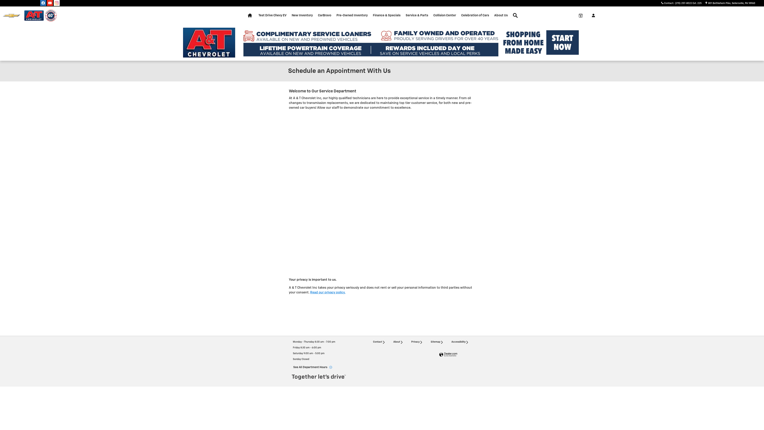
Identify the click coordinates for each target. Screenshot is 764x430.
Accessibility (458, 342)
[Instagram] (57, 3)
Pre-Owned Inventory (352, 15)
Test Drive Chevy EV (272, 15)
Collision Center (444, 15)
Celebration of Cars (475, 15)
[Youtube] (50, 3)
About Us (501, 15)
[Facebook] (43, 3)
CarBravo (324, 15)
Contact (377, 342)
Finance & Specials (387, 15)
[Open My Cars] (592, 15)
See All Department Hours (310, 367)
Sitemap (435, 342)
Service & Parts (417, 15)
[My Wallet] (580, 15)
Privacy (415, 342)
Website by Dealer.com (448, 355)
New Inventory (302, 15)
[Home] (11, 15)
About (396, 342)
